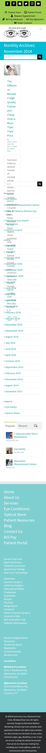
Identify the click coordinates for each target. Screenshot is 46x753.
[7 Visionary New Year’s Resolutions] (9, 433)
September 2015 (14, 367)
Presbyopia (10, 592)
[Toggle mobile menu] (40, 29)
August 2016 (11, 336)
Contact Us (13, 531)
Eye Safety (11, 198)
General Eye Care (13, 558)
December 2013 (13, 391)
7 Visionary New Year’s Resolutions (26, 435)
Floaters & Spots (13, 644)
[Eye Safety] (9, 449)
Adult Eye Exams (12, 562)
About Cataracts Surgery (17, 612)
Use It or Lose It (13, 230)
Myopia (8, 599)
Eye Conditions (17, 508)
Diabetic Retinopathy (15, 623)
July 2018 (10, 282)
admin (9, 142)
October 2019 (12, 257)
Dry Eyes (8, 602)
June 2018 (10, 288)
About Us (11, 497)
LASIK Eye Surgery (13, 585)
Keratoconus (11, 654)
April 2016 (10, 354)
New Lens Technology (15, 572)
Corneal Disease (12, 651)
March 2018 (11, 306)
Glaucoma (9, 641)
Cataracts (9, 609)
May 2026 (10, 245)
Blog (8, 525)
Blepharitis (10, 648)
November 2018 (13, 269)
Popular (10, 426)
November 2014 (13, 379)
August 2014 (11, 385)
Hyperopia (9, 595)
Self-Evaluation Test (15, 619)
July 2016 (10, 342)
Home (9, 491)
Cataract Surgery (13, 581)
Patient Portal (15, 542)
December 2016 (13, 324)
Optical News (12, 413)
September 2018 (14, 276)
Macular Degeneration (16, 637)
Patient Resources (19, 520)
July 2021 (10, 251)
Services (11, 503)
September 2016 (14, 330)
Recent (23, 426)
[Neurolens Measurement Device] (9, 461)
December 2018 (13, 263)
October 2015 (12, 361)
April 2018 (10, 300)
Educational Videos (14, 588)
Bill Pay (10, 537)
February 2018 (13, 312)
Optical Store (15, 514)
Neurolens (9, 578)
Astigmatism (10, 605)
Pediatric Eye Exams (14, 565)
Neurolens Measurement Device (22, 204)
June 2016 (10, 348)
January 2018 (12, 318)
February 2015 (13, 373)
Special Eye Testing (14, 569)
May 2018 (10, 294)
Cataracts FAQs (12, 616)
